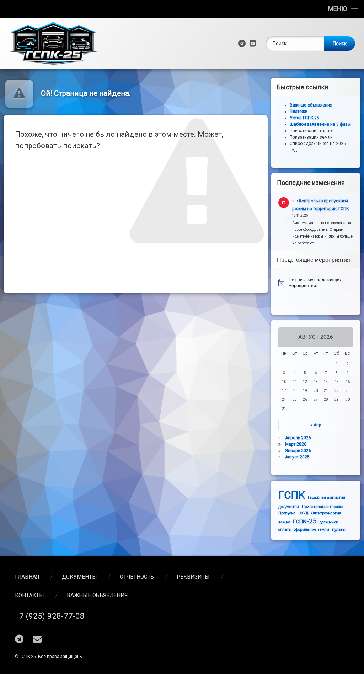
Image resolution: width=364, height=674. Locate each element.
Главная (27, 577)
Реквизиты (193, 577)
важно (284, 522)
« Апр (315, 424)
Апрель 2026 (298, 437)
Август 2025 (297, 457)
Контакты (29, 595)
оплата (284, 529)
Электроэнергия (326, 513)
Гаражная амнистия (326, 497)
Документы (288, 506)
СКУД (303, 513)
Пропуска (286, 513)
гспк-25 (305, 521)
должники (329, 522)
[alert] (315, 283)
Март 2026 (295, 444)
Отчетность (137, 577)
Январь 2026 (298, 450)
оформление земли (311, 529)
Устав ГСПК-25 (304, 117)
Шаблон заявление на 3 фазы (320, 124)
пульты (339, 529)
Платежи (298, 111)
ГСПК (291, 495)
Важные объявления (97, 595)
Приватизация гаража (322, 506)
